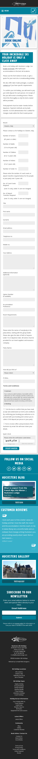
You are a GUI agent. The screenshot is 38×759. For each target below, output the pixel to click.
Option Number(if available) (8, 295)
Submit (19, 617)
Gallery (19, 728)
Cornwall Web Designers (22, 662)
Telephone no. (7, 236)
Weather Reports (19, 707)
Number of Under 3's (10, 169)
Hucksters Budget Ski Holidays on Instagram (19, 469)
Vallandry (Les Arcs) (19, 675)
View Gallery (19, 581)
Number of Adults (9, 144)
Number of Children (9, 152)
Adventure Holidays (19, 693)
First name (6, 211)
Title (4, 203)
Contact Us (19, 736)
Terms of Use (19, 746)
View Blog (19, 502)
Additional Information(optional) (10, 274)
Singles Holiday (19, 684)
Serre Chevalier (19, 677)
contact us (6, 85)
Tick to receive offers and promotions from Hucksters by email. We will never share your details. (18, 426)
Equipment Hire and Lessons (19, 710)
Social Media (19, 740)
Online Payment (19, 751)
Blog (19, 726)
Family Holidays (19, 687)
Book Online (19, 738)
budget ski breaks (8, 69)
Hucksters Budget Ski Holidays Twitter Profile (14, 469)
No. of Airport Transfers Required (9, 194)
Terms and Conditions (19, 749)
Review (19, 753)
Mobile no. (6, 245)
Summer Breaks (19, 689)
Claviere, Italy (19, 674)
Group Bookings (19, 686)
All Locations (19, 672)
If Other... (6, 378)
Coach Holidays (19, 695)
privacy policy (19, 623)
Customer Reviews (19, 729)
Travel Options (19, 703)
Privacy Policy (19, 747)
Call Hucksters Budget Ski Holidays (33, 10)
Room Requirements (10, 315)
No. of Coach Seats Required (9, 184)
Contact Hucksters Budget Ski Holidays (29, 469)
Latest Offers (19, 719)
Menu (7, 11)
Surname (6, 220)
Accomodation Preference (8, 305)
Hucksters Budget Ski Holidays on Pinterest (24, 469)
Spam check (7, 434)
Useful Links (19, 705)
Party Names (7, 348)
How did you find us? (10, 370)
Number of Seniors (9, 136)
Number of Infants (9, 160)
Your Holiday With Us (19, 701)
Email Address (19, 608)
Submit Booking (11, 448)
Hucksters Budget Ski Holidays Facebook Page (9, 469)
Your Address (7, 253)
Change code (11, 444)
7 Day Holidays (19, 691)
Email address (7, 228)
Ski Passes (19, 709)
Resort (5, 123)
